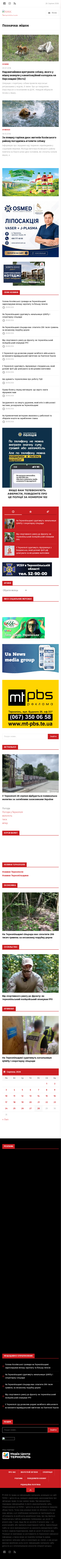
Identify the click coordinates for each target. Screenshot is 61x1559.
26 (22, 1108)
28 (38, 1108)
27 (30, 1108)
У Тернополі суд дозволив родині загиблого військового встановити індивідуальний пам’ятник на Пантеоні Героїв (29, 354)
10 (6, 1096)
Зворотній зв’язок (29, 1472)
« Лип (5, 1119)
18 (14, 1102)
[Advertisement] (30, 1182)
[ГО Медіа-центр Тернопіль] (30, 1454)
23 (55, 1102)
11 (14, 1096)
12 (22, 1096)
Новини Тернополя (12, 871)
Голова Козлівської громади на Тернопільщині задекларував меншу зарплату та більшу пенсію (25, 302)
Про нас (12, 1472)
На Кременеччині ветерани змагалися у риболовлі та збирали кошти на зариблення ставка (27, 417)
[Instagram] (9, 3)
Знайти (53, 736)
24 (6, 1108)
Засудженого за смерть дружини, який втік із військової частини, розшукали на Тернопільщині (28, 404)
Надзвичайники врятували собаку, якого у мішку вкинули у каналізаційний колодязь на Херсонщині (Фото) (29, 75)
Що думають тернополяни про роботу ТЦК (22, 379)
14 (38, 1096)
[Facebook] (4, 3)
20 (30, 1102)
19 (22, 1102)
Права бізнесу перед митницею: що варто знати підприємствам (25, 391)
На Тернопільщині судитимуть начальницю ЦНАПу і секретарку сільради (26, 315)
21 (39, 1102)
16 (55, 1096)
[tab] (13, 512)
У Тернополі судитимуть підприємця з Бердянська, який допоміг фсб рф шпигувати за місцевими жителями (28, 367)
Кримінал (6, 130)
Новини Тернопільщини (15, 875)
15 (47, 1096)
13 (30, 1096)
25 (14, 1108)
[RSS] (14, 3)
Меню (54, 13)
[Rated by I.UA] (30, 1439)
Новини (5, 64)
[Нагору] (30, 1490)
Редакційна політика (31, 1485)
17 (6, 1102)
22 (47, 1102)
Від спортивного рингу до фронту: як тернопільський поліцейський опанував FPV (27, 341)
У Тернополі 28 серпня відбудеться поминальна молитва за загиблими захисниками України (29, 797)
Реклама (18, 1478)
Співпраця (47, 1472)
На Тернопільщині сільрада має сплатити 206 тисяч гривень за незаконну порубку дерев (30, 328)
